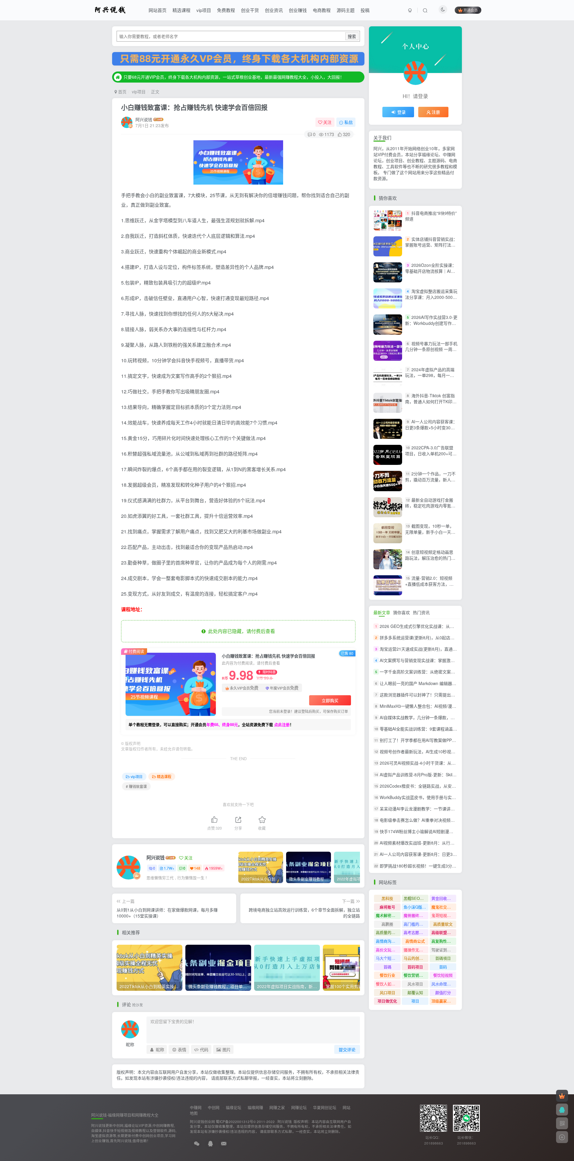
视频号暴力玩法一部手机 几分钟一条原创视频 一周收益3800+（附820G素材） (431, 349)
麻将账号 (387, 907)
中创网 (213, 1107)
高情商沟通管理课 (388, 941)
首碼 (387, 967)
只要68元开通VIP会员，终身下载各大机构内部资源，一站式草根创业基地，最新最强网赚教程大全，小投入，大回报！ (233, 77)
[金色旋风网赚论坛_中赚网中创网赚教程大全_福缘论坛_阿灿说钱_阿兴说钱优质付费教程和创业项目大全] (110, 9)
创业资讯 (274, 10)
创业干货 (250, 10)
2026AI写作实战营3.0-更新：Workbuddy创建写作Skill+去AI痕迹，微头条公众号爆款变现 (431, 326)
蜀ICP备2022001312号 (234, 1121)
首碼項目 (443, 958)
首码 (443, 967)
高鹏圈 (387, 924)
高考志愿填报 (415, 932)
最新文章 (381, 612)
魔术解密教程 (387, 915)
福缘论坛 (233, 1107)
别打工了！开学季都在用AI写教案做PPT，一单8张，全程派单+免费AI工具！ (451, 740)
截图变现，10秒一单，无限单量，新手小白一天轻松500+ (430, 532)
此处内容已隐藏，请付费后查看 (240, 631)
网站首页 (158, 10)
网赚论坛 (299, 1107)
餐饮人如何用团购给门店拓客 (388, 984)
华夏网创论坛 (324, 1107)
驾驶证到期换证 (443, 949)
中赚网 (195, 1107)
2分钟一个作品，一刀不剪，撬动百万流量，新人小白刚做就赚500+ (430, 480)
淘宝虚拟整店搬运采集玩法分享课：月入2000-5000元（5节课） (431, 297)
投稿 (365, 10)
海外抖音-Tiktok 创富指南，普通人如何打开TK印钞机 (431, 401)
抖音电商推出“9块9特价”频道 (431, 216)
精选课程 (181, 10)
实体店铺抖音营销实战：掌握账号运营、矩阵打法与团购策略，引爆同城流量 (431, 245)
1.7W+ (169, 868)
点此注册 (282, 724)
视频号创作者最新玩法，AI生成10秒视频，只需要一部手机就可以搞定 (445, 751)
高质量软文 (443, 924)
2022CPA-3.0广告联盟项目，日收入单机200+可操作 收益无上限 (431, 453)
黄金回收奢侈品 (443, 898)
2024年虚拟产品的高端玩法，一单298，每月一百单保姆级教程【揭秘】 (429, 375)
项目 (415, 1001)
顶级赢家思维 (443, 1001)
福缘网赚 (255, 1107)
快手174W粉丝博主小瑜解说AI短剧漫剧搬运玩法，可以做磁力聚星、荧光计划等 (454, 831)
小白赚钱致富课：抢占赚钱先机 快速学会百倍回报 (194, 107)
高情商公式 (415, 941)
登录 (401, 112)
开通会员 (470, 10)
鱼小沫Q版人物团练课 (416, 907)
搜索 (352, 36)
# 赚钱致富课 (136, 786)
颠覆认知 (415, 992)
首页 (121, 92)
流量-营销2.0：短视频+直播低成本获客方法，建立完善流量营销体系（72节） (429, 587)
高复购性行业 (443, 941)
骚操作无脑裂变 (416, 949)
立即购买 (330, 700)
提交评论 (347, 1049)
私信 (348, 122)
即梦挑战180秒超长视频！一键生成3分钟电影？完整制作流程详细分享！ (447, 866)
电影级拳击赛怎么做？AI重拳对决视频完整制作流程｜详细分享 (438, 820)
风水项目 (415, 984)
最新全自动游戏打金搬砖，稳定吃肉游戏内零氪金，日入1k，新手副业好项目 (430, 509)
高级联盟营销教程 (443, 932)
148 (197, 868)
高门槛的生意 (415, 924)
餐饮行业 (387, 975)
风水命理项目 (443, 984)
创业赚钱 (298, 10)
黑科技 (387, 898)
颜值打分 (443, 992)
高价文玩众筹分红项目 (388, 949)
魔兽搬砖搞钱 (415, 915)
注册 (436, 112)
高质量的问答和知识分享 (388, 932)
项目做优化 (387, 1001)
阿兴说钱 (143, 119)
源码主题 (346, 10)
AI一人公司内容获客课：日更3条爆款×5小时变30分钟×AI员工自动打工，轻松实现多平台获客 (431, 430)
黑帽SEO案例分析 (416, 898)
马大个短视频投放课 (388, 958)
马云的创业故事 (416, 958)
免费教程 (226, 10)
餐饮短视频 (443, 975)
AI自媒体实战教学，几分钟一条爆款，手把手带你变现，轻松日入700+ (445, 717)
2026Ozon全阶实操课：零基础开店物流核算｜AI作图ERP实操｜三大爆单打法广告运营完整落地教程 (430, 274)
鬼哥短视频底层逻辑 (443, 915)
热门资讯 (421, 612)
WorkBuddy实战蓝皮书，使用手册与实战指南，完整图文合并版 (439, 797)
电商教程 (322, 10)
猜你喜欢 (401, 612)
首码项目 (415, 967)
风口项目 (387, 992)
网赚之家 (277, 1107)
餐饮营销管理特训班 (416, 975)
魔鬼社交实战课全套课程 (443, 907)
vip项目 (203, 10)
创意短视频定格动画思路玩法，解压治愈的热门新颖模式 (430, 558)
